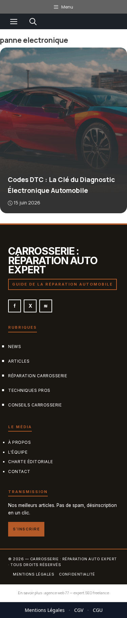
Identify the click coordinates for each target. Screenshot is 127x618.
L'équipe (17, 451)
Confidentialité (77, 573)
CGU (98, 610)
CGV (78, 610)
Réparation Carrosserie (37, 375)
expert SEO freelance (91, 592)
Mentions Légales (45, 610)
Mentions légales (33, 573)
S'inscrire (26, 528)
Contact (19, 471)
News (14, 346)
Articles (18, 360)
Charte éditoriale (30, 461)
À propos (19, 441)
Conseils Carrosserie (35, 404)
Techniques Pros (29, 390)
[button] (33, 21)
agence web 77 (56, 592)
